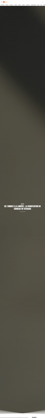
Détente (22, 204)
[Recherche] (41, 2)
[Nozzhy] (6, 2)
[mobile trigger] (1, 2)
